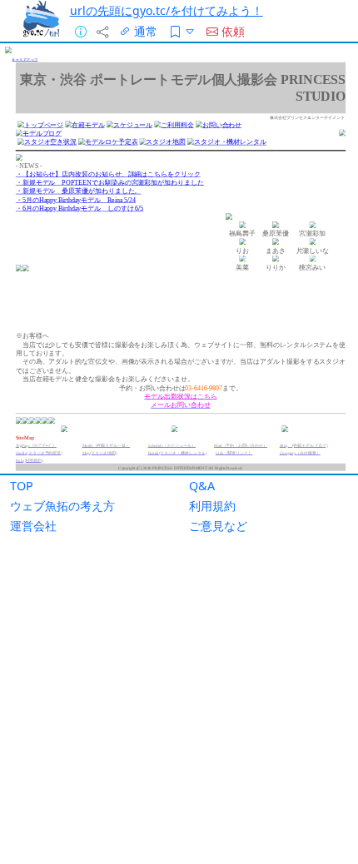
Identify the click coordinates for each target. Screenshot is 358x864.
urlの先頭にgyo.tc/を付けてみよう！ (166, 10)
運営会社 (33, 526)
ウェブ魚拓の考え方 (62, 506)
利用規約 (212, 506)
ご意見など (218, 526)
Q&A (202, 486)
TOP (21, 486)
